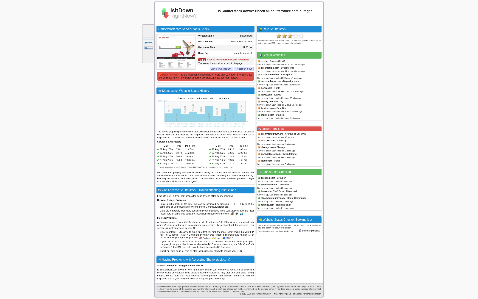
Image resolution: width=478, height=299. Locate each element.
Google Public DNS (172, 247)
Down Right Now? (311, 231)
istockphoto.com (270, 74)
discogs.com (268, 147)
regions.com (267, 204)
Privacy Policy (279, 294)
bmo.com (266, 191)
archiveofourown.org (272, 134)
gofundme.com (269, 184)
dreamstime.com (270, 68)
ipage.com (266, 160)
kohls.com (266, 88)
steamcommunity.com (273, 198)
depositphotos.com (271, 81)
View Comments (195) (221, 69)
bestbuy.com (268, 108)
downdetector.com (271, 154)
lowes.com (266, 94)
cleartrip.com (268, 140)
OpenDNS (248, 244)
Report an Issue (244, 69)
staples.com (267, 115)
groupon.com (268, 178)
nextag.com (267, 101)
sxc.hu (264, 61)
